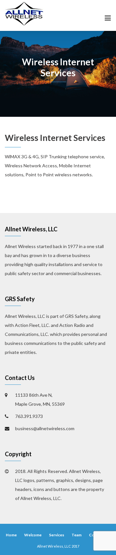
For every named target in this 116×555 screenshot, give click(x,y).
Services (56, 534)
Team (77, 534)
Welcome (33, 534)
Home (11, 534)
